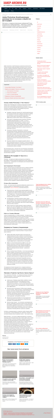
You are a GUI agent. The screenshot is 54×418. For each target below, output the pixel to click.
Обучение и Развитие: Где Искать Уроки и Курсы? (15, 98)
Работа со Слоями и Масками (12, 94)
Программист (40, 45)
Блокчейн (39, 26)
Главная (5, 8)
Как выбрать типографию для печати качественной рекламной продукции (26, 379)
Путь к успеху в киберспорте (42, 328)
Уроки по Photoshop (14, 187)
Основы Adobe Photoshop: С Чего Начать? (13, 87)
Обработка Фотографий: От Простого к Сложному (15, 89)
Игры (16, 8)
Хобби (38, 53)
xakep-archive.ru (14, 2)
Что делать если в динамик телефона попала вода (9, 379)
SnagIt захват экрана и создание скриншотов (24, 360)
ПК (12, 8)
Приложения (35, 8)
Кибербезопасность (41, 32)
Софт (20, 8)
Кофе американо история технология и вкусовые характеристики (25, 396)
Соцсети (38, 49)
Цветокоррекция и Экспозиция (13, 90)
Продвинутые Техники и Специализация (13, 96)
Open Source (6, 10)
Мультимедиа (42, 8)
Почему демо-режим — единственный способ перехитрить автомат (44, 62)
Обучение (39, 41)
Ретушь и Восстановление (12, 92)
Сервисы (39, 47)
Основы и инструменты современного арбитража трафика (8, 396)
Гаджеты (24, 8)
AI (9, 8)
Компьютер (39, 33)
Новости (29, 8)
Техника (38, 51)
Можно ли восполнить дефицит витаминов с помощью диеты (7, 361)
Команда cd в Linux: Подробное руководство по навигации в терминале (42, 293)
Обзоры (12, 10)
